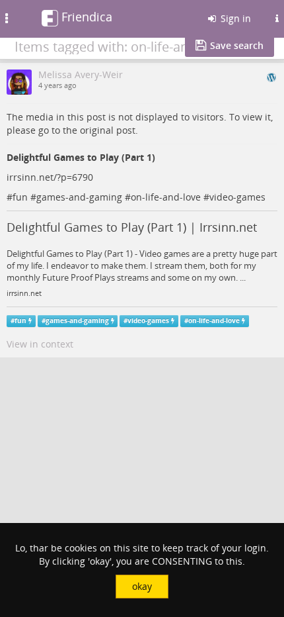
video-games (237, 197)
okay (142, 586)
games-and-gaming (79, 197)
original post (107, 130)
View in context (40, 344)
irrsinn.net (24, 293)
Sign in (234, 18)
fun (20, 197)
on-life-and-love (166, 197)
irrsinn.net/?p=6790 (50, 177)
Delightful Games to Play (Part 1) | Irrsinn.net (132, 227)
